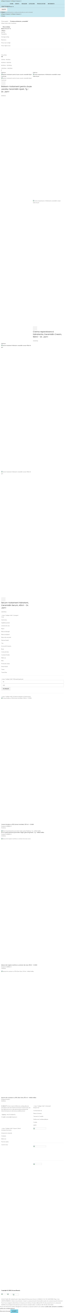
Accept (14, 1311)
